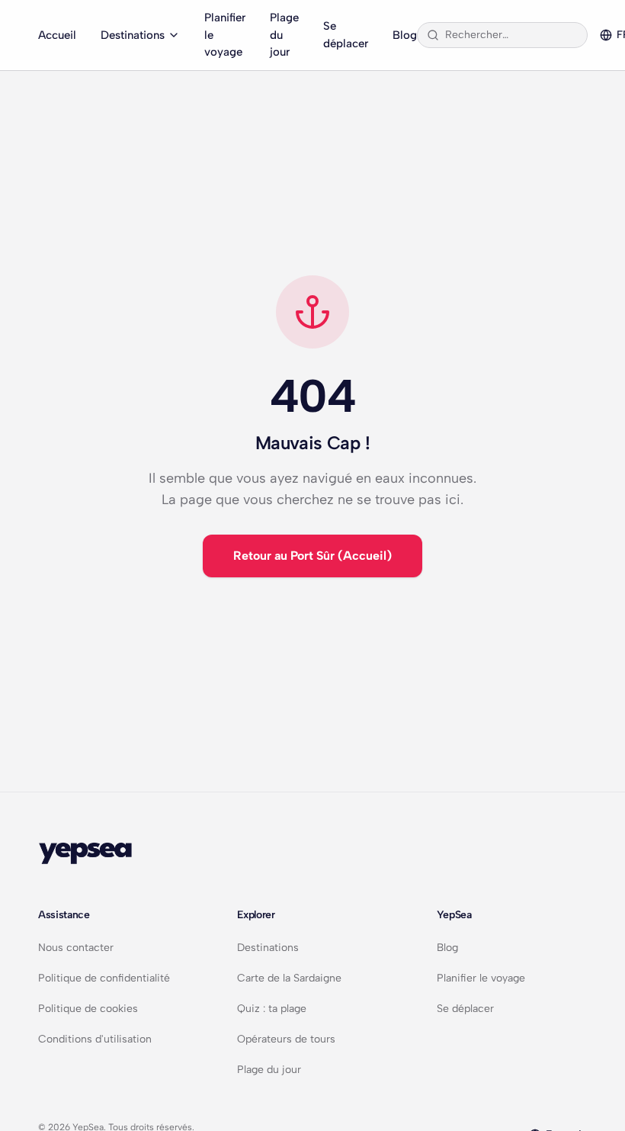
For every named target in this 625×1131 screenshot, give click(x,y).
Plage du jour (284, 35)
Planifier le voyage (224, 35)
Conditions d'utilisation (95, 1039)
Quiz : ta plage (271, 1008)
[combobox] (511, 35)
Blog (405, 35)
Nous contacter (76, 947)
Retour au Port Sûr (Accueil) (312, 555)
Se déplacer (345, 34)
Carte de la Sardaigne (289, 978)
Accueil (57, 35)
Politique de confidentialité (104, 978)
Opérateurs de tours (286, 1039)
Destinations (133, 35)
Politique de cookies (88, 1008)
